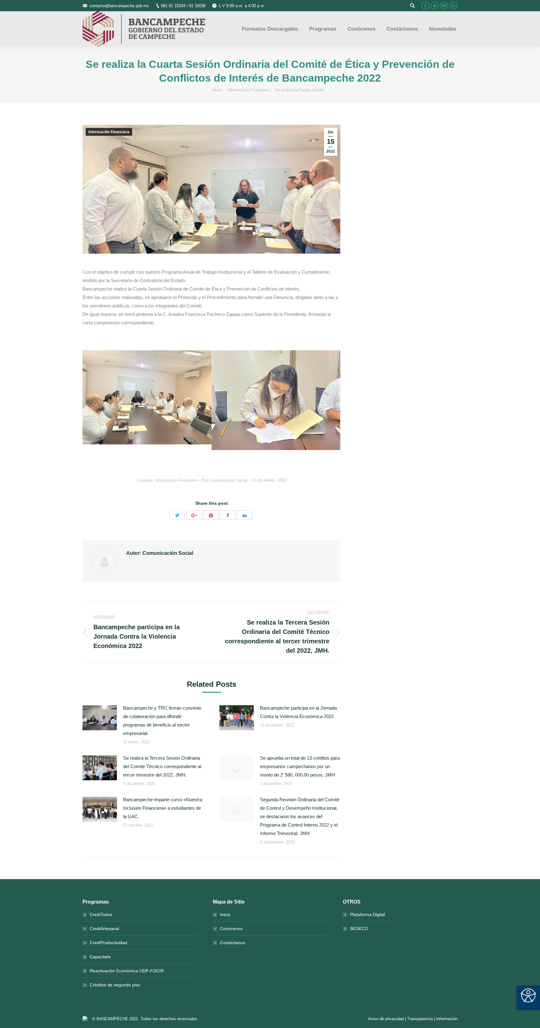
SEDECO (359, 928)
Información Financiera (248, 90)
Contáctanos (232, 942)
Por (224, 480)
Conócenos (231, 928)
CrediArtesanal (104, 928)
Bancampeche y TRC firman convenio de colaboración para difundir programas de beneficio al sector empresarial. (162, 720)
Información (447, 1018)
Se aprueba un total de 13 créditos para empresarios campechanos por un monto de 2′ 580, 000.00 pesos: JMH (300, 766)
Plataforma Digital (367, 914)
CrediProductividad (108, 942)
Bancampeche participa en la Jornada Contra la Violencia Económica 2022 (298, 712)
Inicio (216, 90)
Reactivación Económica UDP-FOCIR (127, 970)
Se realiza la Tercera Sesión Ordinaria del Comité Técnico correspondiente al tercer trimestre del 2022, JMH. (162, 766)
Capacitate (100, 956)
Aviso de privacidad (386, 1018)
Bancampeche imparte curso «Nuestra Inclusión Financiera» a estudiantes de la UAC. (162, 808)
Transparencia (420, 1018)
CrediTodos (101, 914)
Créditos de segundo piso (115, 984)
